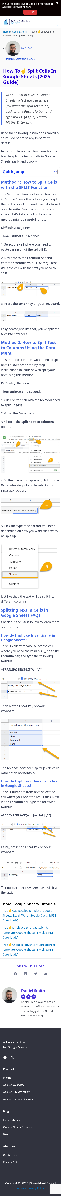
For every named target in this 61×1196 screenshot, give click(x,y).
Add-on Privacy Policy (16, 1092)
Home (6, 31)
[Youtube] (33, 996)
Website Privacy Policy (30, 1188)
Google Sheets (20, 31)
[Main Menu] (54, 22)
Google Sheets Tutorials (17, 1127)
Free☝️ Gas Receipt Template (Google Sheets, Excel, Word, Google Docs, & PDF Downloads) (29, 915)
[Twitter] (28, 996)
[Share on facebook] (15, 974)
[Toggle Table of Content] (53, 171)
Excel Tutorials (11, 1120)
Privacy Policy (11, 1162)
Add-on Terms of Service (18, 1099)
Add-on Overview (13, 1084)
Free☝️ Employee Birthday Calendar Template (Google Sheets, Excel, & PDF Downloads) (27, 932)
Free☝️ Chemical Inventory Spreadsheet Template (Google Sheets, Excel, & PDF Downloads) (28, 949)
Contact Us (10, 1155)
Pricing (7, 1077)
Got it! (30, 12)
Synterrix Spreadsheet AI (16, 6)
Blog (5, 1134)
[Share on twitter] (35, 974)
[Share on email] (45, 974)
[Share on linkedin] (25, 974)
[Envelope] (23, 996)
